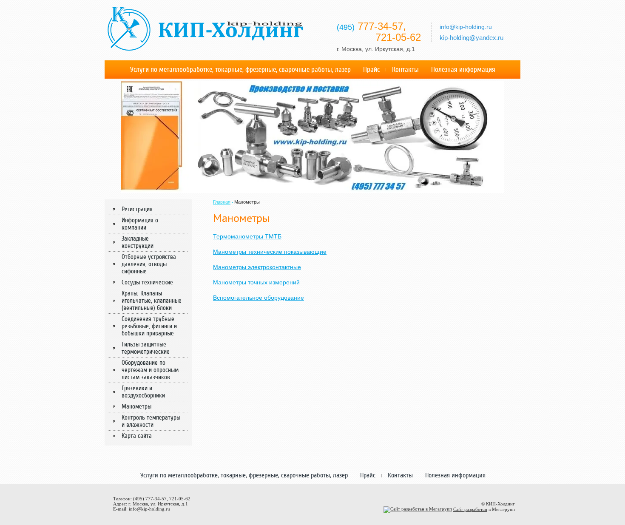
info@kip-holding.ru (149, 508)
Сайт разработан (470, 509)
